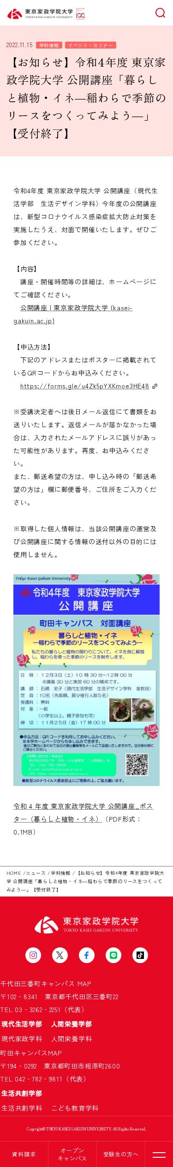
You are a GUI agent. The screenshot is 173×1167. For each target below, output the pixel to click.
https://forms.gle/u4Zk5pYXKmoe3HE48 (84, 385)
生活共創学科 (25, 1107)
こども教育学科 (75, 1107)
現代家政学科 (25, 1038)
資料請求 (24, 1154)
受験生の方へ (121, 1154)
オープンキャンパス (72, 1154)
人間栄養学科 (71, 1038)
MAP (84, 983)
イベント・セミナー (90, 45)
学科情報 (49, 45)
